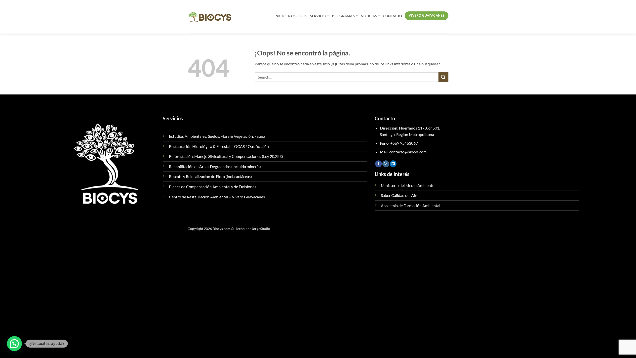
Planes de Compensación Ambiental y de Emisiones (212, 186)
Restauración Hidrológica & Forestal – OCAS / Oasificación (219, 146)
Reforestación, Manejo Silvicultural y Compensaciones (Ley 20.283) (226, 156)
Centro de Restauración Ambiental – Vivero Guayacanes (217, 196)
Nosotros (297, 16)
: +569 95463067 (399, 143)
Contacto (392, 16)
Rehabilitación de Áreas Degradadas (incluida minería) (215, 166)
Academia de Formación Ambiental (410, 205)
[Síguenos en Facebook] (378, 163)
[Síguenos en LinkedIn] (393, 163)
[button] (14, 343)
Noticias (369, 16)
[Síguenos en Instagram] (385, 163)
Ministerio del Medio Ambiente (407, 185)
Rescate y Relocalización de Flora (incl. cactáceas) (210, 176)
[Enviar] (443, 77)
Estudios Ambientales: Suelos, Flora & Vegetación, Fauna (217, 136)
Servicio (318, 16)
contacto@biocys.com (408, 151)
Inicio (280, 16)
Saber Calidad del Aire (399, 195)
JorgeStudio (261, 228)
